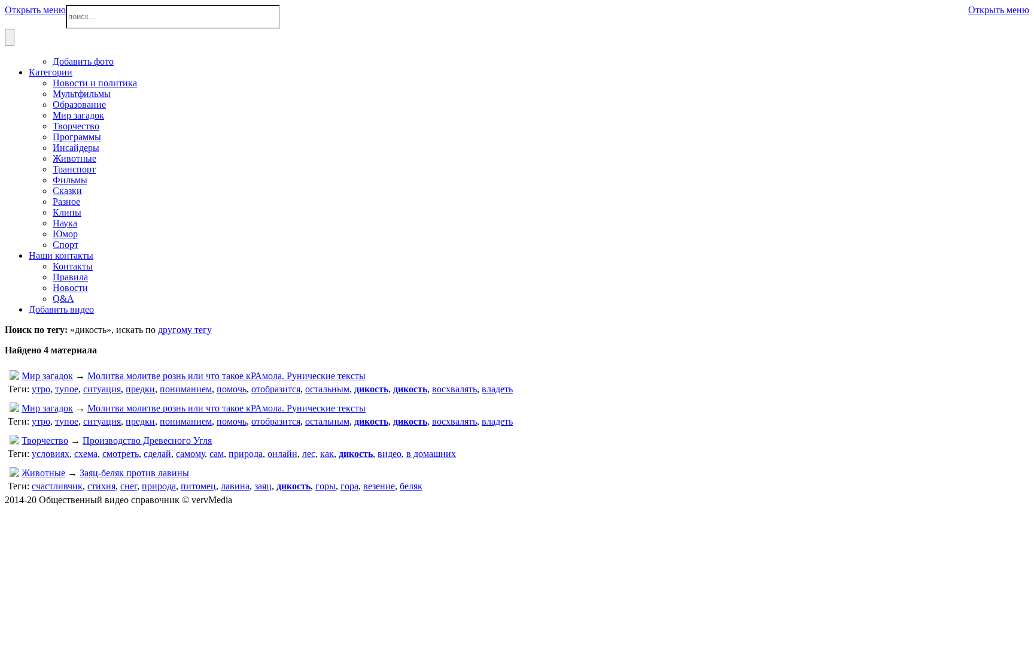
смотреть (120, 454)
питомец (198, 486)
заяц (263, 486)
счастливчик (57, 486)
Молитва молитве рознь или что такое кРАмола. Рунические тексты (226, 376)
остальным (327, 389)
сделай (157, 454)
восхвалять (454, 389)
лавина (235, 486)
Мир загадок (47, 376)
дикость (371, 389)
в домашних (431, 454)
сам (216, 454)
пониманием (186, 389)
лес (308, 454)
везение (379, 486)
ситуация (102, 389)
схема (86, 454)
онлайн (282, 454)
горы (325, 486)
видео (390, 454)
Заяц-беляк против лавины (134, 473)
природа (246, 454)
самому (190, 454)
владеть (497, 389)
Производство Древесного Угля (147, 440)
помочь (232, 389)
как (327, 454)
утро (41, 389)
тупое (66, 389)
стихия (101, 486)
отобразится (275, 389)
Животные (43, 473)
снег (128, 486)
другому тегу (185, 330)
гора (349, 486)
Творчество (45, 440)
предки (140, 389)
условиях (50, 454)
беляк (411, 486)
